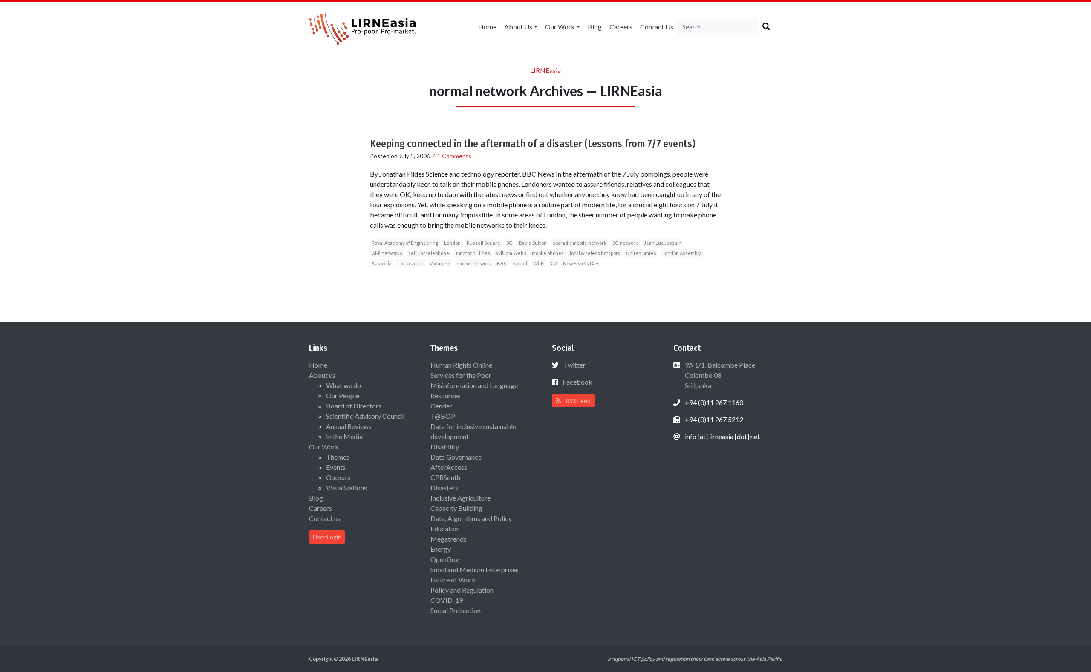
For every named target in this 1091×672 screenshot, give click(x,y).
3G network (625, 243)
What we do (343, 385)
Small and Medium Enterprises (474, 569)
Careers (620, 27)
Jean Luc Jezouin (662, 243)
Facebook (577, 382)
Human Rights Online (461, 365)
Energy (440, 549)
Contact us (656, 27)
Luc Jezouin (411, 263)
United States (641, 253)
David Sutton (533, 243)
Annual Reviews (349, 426)
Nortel (520, 263)
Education (445, 528)
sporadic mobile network (579, 243)
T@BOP (442, 416)
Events (336, 467)
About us (518, 27)
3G (509, 243)
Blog (595, 27)
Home (487, 27)
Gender (441, 406)
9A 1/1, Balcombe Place (719, 375)
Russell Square (483, 243)
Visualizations (346, 488)
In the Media (344, 436)
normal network (473, 263)
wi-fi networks (387, 253)
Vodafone (440, 263)
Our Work (560, 27)
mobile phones (548, 253)
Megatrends (448, 539)
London (452, 243)
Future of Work (453, 580)
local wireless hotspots (595, 253)
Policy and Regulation (462, 590)
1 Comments (454, 155)
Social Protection (455, 610)
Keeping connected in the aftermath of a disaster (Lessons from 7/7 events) (533, 144)
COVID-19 (446, 600)
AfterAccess (448, 467)
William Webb (511, 253)
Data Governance (456, 457)
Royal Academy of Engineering (405, 243)
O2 (554, 263)
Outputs (338, 477)
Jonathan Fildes (472, 253)
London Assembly (681, 253)
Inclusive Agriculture (460, 498)
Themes (337, 457)
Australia (382, 263)
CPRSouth (445, 477)
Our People (342, 395)
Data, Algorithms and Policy (471, 518)
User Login (327, 537)
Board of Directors (353, 406)
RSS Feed (577, 400)
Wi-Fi (539, 263)
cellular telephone (428, 253)
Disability (444, 447)
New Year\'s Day (580, 263)
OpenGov (444, 559)
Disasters (444, 488)
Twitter (574, 365)
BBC (502, 263)
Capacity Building (456, 508)
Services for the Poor (460, 375)
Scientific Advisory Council (365, 416)
